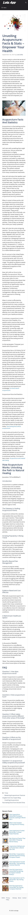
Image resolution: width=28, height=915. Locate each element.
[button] (26, 2)
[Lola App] (9, 2)
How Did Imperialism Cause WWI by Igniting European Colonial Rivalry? (16, 872)
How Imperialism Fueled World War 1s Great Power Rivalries (16, 832)
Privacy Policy (8, 898)
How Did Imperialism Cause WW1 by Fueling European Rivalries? (16, 887)
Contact (24, 898)
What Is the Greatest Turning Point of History (16, 823)
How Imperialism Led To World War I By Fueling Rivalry (16, 879)
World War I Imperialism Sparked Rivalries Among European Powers (17, 855)
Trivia (6, 793)
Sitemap (14, 898)
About (19, 898)
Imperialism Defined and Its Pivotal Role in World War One (17, 847)
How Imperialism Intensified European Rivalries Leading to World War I (17, 817)
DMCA (3, 898)
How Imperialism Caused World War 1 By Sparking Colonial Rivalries (17, 863)
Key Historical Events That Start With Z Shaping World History (17, 839)
